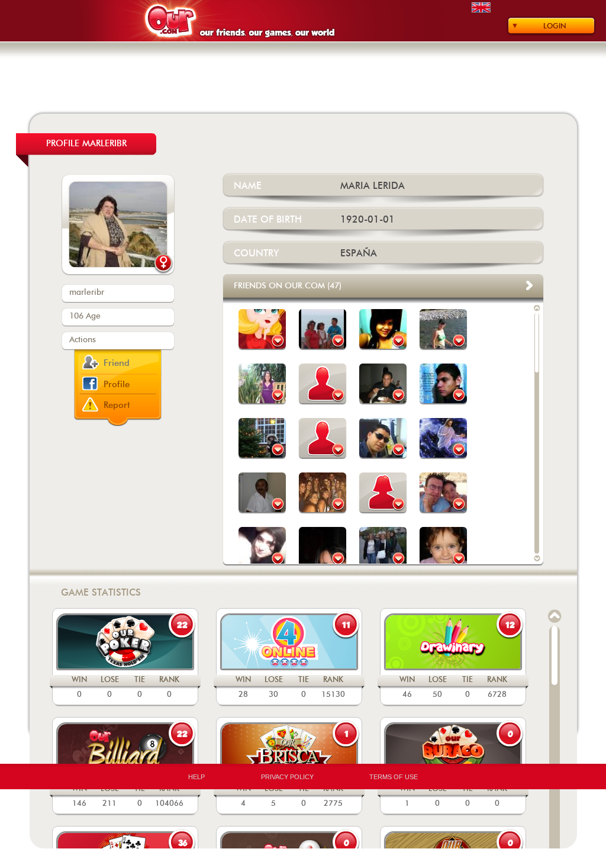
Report (117, 405)
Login (554, 26)
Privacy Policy (287, 776)
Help (196, 776)
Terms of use (393, 776)
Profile (117, 384)
